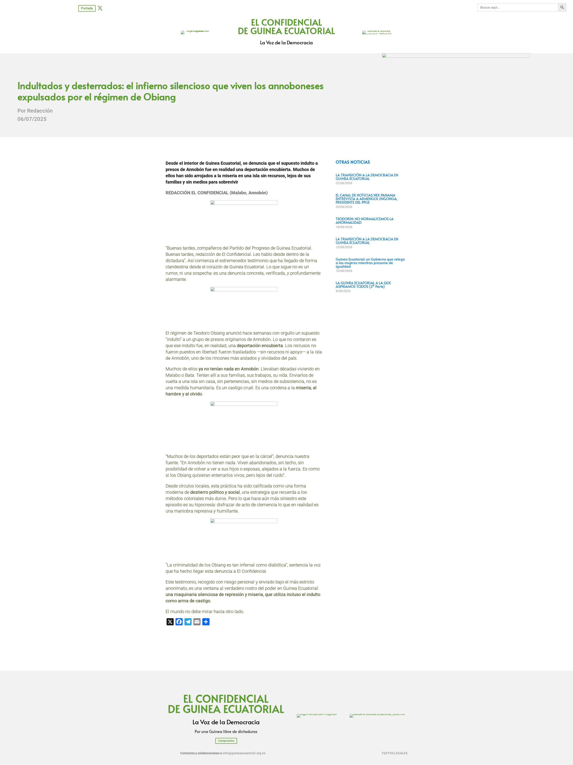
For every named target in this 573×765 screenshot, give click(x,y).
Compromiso (226, 740)
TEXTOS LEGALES (394, 753)
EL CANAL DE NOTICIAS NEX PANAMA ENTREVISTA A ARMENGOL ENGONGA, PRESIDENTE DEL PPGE (367, 198)
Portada (87, 8)
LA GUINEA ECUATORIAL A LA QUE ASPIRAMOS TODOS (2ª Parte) (363, 284)
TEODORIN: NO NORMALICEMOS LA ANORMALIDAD (364, 220)
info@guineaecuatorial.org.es (244, 753)
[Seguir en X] (100, 8)
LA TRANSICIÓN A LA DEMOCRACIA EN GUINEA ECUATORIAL (367, 176)
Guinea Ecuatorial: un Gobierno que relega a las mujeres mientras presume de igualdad (370, 262)
